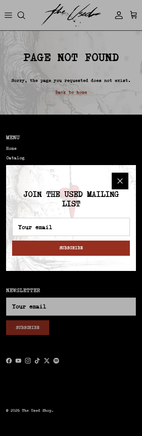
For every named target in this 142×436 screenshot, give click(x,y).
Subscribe (71, 248)
